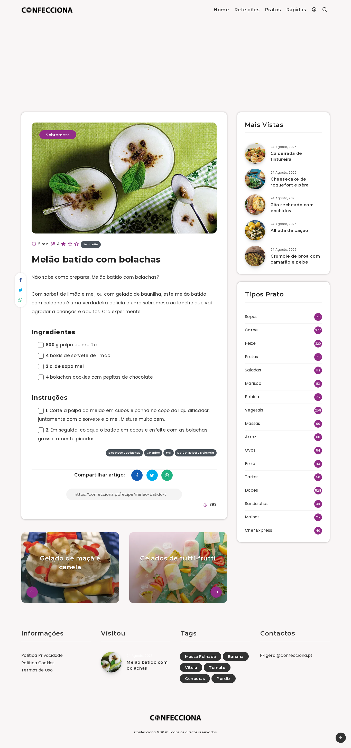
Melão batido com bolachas (147, 665)
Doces (251, 490)
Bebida (252, 397)
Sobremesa (58, 134)
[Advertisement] (175, 58)
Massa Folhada (200, 656)
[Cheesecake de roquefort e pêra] (255, 179)
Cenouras (195, 678)
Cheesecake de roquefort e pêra (290, 182)
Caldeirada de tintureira (286, 156)
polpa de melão (71, 345)
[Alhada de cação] (255, 230)
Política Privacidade (42, 655)
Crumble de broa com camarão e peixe (295, 259)
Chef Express (258, 530)
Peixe (250, 343)
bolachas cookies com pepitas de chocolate (99, 377)
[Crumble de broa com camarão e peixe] (255, 256)
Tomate (217, 667)
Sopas (251, 317)
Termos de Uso (37, 670)
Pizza (250, 463)
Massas (252, 423)
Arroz (250, 437)
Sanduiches (257, 504)
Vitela (191, 667)
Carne (251, 330)
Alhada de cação (289, 230)
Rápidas (296, 10)
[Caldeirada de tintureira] (255, 153)
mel (65, 366)
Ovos (250, 450)
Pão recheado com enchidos (292, 207)
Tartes (252, 477)
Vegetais (254, 410)
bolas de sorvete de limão (78, 355)
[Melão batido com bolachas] (111, 662)
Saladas (253, 370)
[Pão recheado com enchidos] (255, 204)
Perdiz (223, 678)
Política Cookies (38, 663)
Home (221, 10)
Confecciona (145, 732)
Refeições (247, 10)
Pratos (273, 10)
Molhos (252, 517)
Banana (236, 656)
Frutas (251, 357)
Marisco (253, 383)
